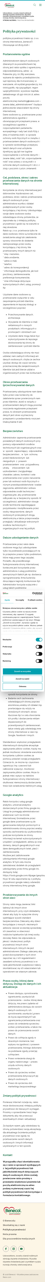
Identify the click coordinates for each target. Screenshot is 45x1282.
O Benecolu (9, 1220)
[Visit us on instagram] (14, 1249)
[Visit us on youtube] (21, 1249)
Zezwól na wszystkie (22, 671)
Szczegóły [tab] (20, 600)
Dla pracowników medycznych (19, 1238)
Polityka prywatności (14, 1229)
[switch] (39, 647)
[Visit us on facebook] (6, 1249)
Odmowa (22, 686)
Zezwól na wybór (22, 679)
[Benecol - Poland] (9, 4)
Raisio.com (7, 1277)
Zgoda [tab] (7, 600)
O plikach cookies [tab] (35, 600)
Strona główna (9, 20)
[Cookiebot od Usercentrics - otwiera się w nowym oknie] (32, 593)
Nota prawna (10, 1234)
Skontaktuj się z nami (14, 1225)
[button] (35, 5)
